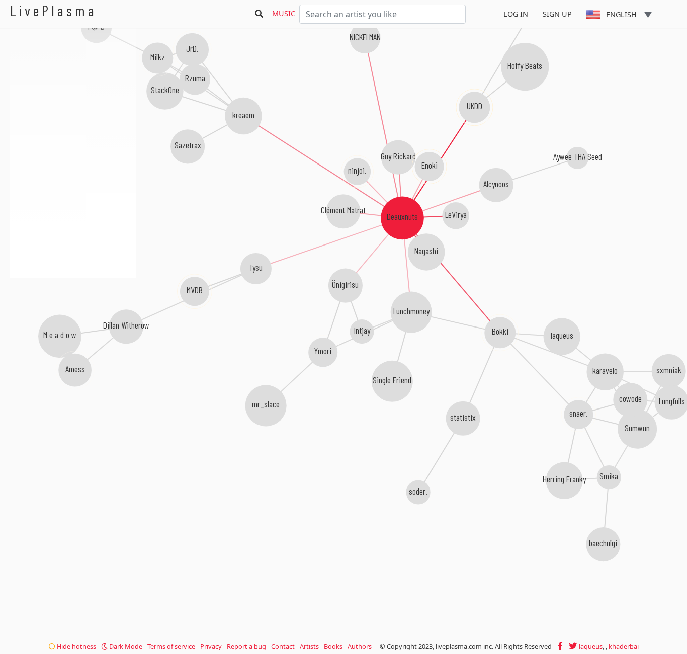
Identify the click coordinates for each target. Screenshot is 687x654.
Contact (283, 646)
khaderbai (624, 646)
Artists (309, 646)
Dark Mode (125, 646)
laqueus (591, 646)
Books (333, 646)
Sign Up (557, 14)
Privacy (211, 646)
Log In (515, 14)
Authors (360, 646)
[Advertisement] (73, 332)
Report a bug (246, 646)
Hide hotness (75, 646)
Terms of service (171, 646)
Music (283, 13)
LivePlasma (53, 10)
